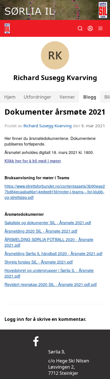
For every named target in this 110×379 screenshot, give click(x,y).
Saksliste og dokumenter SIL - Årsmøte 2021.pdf (48, 222)
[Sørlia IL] (55, 10)
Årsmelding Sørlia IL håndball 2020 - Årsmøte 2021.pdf (53, 253)
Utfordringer (37, 97)
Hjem (10, 97)
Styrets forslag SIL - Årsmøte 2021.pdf (39, 262)
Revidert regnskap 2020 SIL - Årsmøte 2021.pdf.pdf (51, 284)
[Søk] (80, 28)
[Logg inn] (90, 28)
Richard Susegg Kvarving (47, 125)
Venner (67, 97)
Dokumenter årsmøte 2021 (55, 111)
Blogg (89, 97)
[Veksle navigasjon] (100, 28)
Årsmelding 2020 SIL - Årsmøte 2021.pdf (41, 231)
